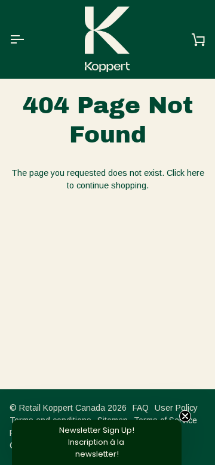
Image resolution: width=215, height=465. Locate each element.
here (195, 173)
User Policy (176, 408)
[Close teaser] (185, 416)
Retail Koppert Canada (62, 408)
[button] (97, 442)
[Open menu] (27, 39)
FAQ (141, 408)
